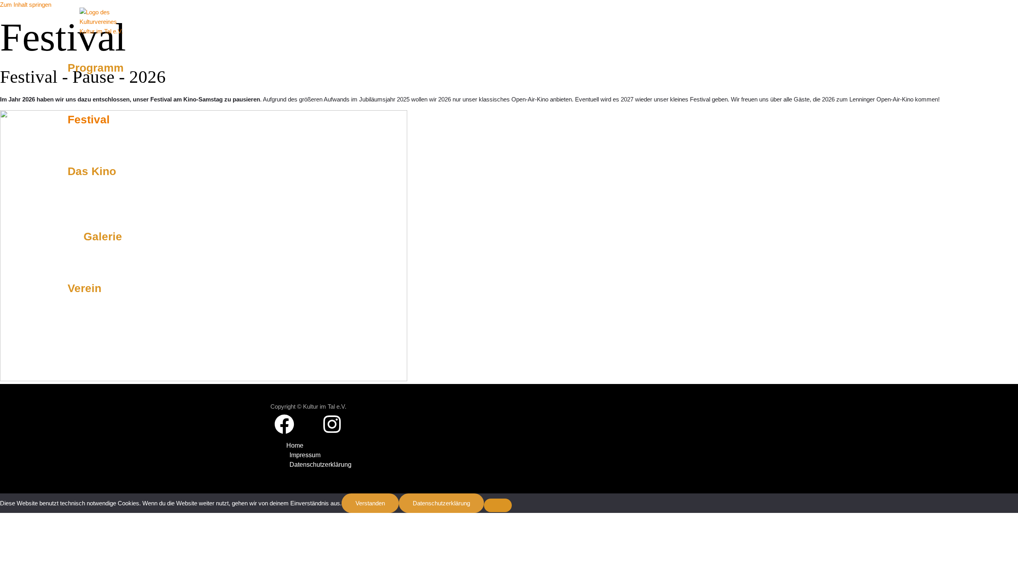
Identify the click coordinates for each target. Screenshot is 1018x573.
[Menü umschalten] (96, 204)
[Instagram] (332, 432)
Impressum (305, 455)
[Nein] (498, 505)
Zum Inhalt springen (25, 4)
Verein (84, 288)
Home (294, 445)
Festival (89, 119)
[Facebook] (284, 432)
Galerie (103, 236)
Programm (96, 68)
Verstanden (370, 503)
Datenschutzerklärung (320, 464)
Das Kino (92, 171)
